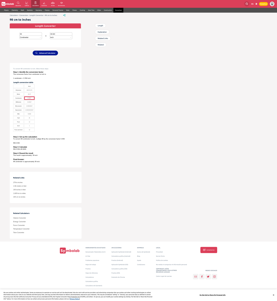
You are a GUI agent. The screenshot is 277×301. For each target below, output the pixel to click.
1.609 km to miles (19, 193)
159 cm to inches (19, 197)
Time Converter (18, 232)
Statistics (30, 10)
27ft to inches (18, 182)
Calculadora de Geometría (93, 285)
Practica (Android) (117, 260)
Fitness (74, 10)
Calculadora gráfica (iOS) (119, 269)
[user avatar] (272, 4)
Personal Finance (57, 10)
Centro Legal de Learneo (164, 276)
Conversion (23, 15)
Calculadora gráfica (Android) (120, 256)
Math (22, 10)
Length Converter (36, 15)
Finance (47, 10)
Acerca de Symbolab (143, 252)
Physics (6, 10)
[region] (138, 295)
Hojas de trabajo (90, 264)
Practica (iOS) (115, 273)
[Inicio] (70, 250)
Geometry (39, 10)
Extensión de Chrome (118, 277)
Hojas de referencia (91, 273)
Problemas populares (92, 260)
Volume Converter (19, 218)
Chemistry (15, 10)
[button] (64, 15)
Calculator (14, 15)
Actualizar (263, 4)
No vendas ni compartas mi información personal (171, 264)
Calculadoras (89, 277)
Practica (88, 269)
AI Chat (87, 256)
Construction (108, 10)
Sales (67, 10)
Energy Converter (19, 222)
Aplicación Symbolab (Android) (121, 252)
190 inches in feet (19, 190)
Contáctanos (141, 264)
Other (99, 10)
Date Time (91, 10)
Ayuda (139, 260)
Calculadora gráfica (91, 281)
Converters (118, 10)
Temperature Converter (21, 229)
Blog (138, 256)
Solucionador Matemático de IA (95, 252)
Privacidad (159, 252)
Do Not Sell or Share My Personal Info (212, 295)
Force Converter (19, 225)
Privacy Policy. (74, 298)
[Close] (273, 295)
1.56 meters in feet (19, 186)
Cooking (82, 10)
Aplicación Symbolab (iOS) (119, 264)
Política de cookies (162, 260)
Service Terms (160, 256)
